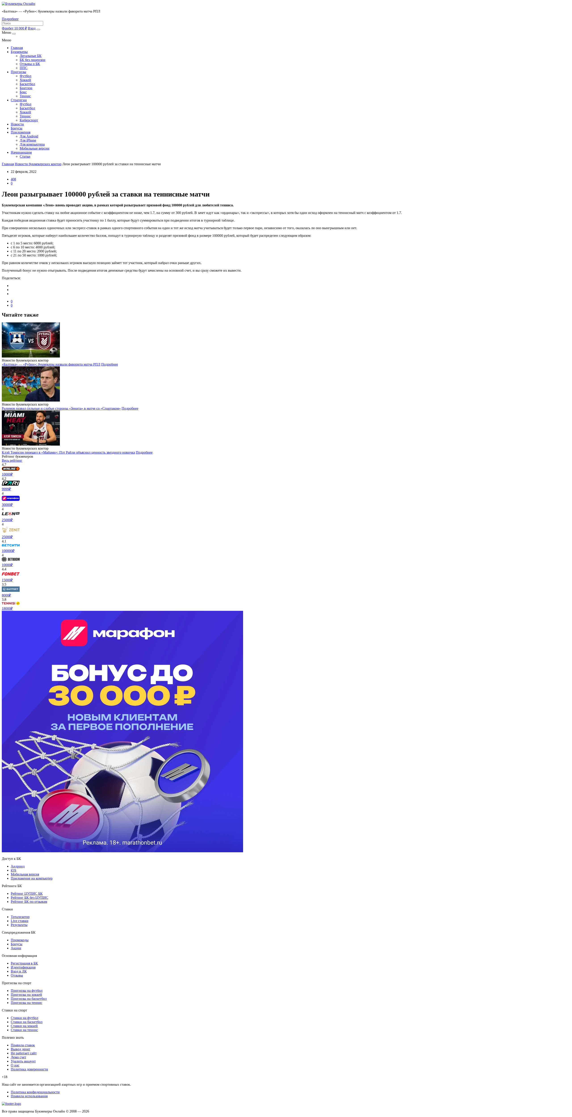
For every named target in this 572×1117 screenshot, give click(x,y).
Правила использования (29, 1096)
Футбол (25, 76)
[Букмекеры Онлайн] (18, 4)
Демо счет (18, 1057)
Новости (17, 124)
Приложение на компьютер (32, 878)
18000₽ (7, 608)
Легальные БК (31, 56)
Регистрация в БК (24, 963)
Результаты (19, 925)
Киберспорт (29, 120)
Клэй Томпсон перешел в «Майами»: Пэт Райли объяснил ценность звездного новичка (68, 452)
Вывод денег (20, 1049)
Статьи (25, 156)
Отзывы (17, 975)
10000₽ (7, 474)
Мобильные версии (34, 148)
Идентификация (23, 967)
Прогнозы (18, 72)
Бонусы (16, 128)
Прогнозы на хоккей (26, 994)
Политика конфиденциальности (35, 1092)
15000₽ (7, 580)
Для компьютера (32, 144)
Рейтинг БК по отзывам (29, 901)
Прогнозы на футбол (26, 990)
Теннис (25, 96)
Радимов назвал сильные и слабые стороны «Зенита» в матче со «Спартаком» (61, 408)
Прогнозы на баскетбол (29, 999)
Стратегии (19, 100)
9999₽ (6, 489)
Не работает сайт (24, 1053)
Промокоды (20, 940)
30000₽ (7, 505)
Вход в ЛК (19, 971)
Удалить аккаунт (23, 1061)
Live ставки (19, 921)
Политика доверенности (29, 1069)
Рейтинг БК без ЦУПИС (29, 897)
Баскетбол (27, 84)
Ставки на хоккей (24, 1026)
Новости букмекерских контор (38, 164)
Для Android (29, 136)
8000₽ (6, 595)
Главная (17, 48)
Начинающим (21, 152)
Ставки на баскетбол (26, 1022)
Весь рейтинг (12, 460)
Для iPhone (28, 140)
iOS (13, 870)
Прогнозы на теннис (26, 1003)
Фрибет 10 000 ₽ (14, 28)
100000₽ (8, 551)
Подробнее (10, 19)
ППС (23, 68)
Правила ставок (23, 1045)
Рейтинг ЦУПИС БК (27, 893)
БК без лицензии (32, 60)
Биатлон (26, 88)
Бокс (23, 92)
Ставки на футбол (24, 1018)
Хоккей (25, 80)
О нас (15, 1065)
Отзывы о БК (30, 64)
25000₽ (7, 520)
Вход (32, 28)
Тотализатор (20, 917)
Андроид (18, 866)
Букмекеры (19, 52)
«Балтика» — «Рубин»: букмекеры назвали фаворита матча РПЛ (51, 364)
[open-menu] (38, 29)
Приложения (20, 132)
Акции (16, 948)
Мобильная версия (25, 874)
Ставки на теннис (24, 1030)
